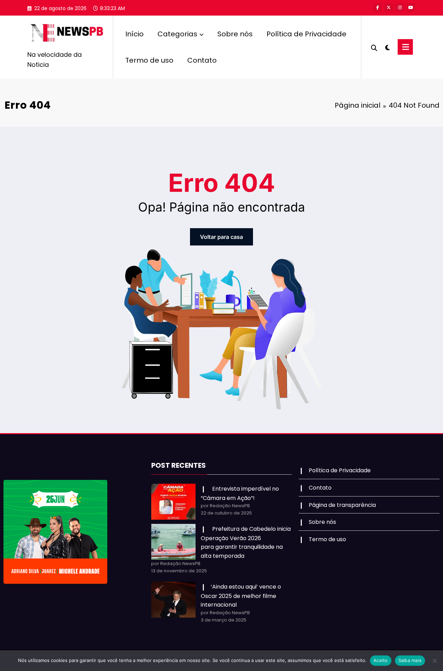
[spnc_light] (387, 47)
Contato (202, 60)
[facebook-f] (377, 7)
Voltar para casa (221, 236)
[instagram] (400, 7)
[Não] (434, 660)
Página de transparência (342, 505)
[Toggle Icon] (405, 47)
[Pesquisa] (374, 47)
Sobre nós (235, 34)
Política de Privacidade (306, 34)
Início (134, 34)
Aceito (380, 660)
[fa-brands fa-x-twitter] (389, 7)
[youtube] (411, 7)
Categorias (177, 34)
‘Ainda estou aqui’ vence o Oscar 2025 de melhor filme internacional (241, 596)
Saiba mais (410, 660)
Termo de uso (149, 60)
